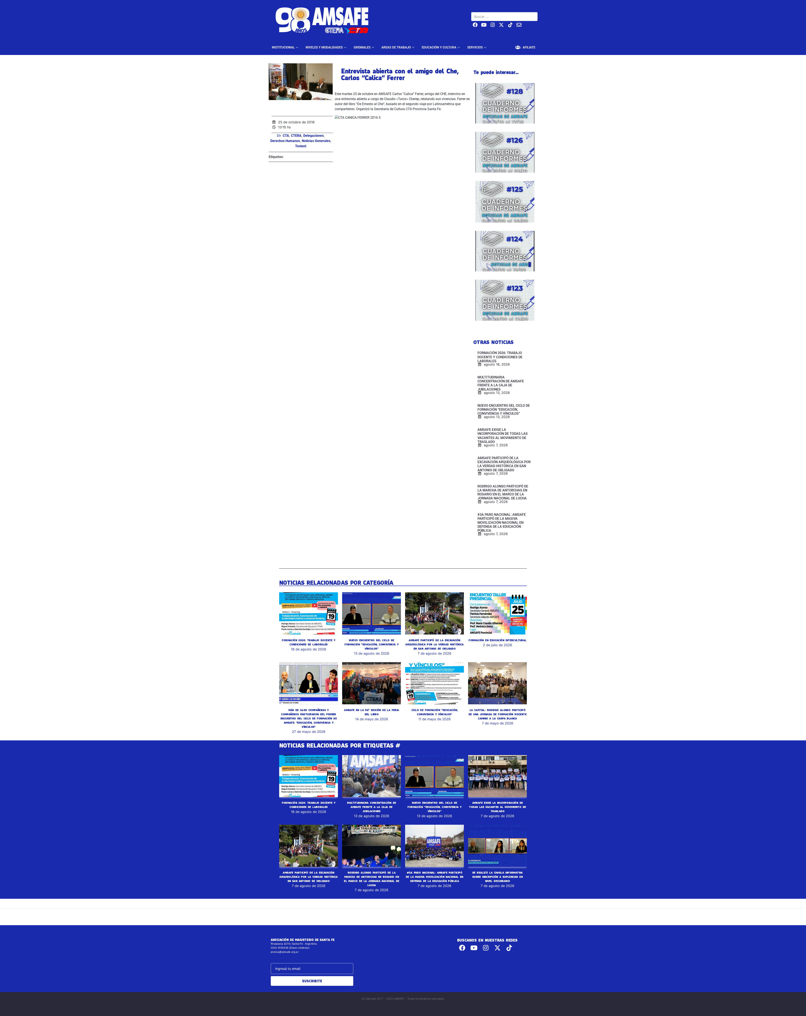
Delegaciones (313, 136)
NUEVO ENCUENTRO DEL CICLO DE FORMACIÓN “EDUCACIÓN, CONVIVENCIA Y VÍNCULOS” (371, 644)
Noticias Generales (316, 141)
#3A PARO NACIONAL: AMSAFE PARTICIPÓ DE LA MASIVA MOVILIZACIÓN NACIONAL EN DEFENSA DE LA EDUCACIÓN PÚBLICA (434, 877)
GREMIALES (362, 47)
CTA (286, 136)
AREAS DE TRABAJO (396, 47)
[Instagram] (493, 25)
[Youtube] (484, 25)
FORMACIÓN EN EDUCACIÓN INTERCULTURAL (497, 640)
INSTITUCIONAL (283, 47)
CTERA (296, 136)
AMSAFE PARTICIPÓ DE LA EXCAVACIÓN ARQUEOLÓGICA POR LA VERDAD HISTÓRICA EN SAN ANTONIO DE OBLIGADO (434, 644)
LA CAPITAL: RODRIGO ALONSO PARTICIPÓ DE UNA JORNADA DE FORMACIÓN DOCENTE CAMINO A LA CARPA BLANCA (497, 714)
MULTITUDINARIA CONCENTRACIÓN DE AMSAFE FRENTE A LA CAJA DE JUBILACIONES (371, 807)
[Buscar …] (504, 16)
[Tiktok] (510, 25)
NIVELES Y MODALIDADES (324, 47)
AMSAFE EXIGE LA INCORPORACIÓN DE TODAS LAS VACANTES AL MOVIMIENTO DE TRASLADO (497, 807)
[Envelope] (519, 25)
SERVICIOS (475, 47)
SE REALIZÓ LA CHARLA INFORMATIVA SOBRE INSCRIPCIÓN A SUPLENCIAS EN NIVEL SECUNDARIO (497, 877)
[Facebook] (475, 25)
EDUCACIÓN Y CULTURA (439, 47)
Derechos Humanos (285, 141)
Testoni (300, 146)
